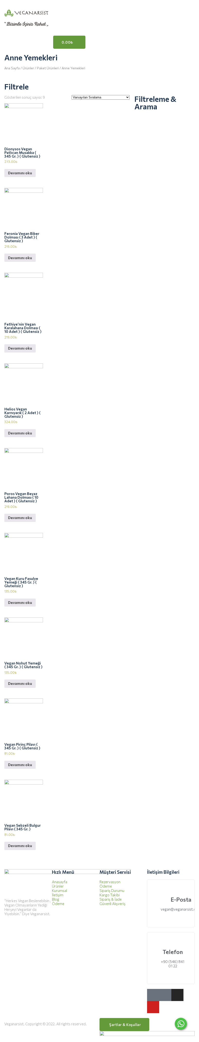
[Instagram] (177, 995)
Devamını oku (20, 173)
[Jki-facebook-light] (153, 995)
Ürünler (28, 68)
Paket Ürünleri (48, 68)
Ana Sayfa (12, 68)
